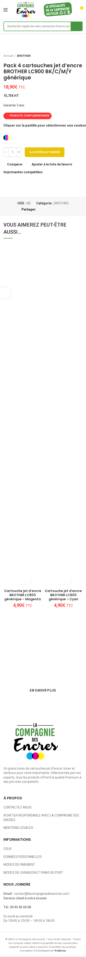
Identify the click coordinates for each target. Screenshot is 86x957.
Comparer (15, 164)
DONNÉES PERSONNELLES (22, 857)
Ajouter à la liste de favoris (52, 164)
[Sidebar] (5, 293)
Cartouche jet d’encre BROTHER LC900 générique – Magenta (22, 595)
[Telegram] (61, 209)
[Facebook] (40, 209)
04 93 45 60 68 (20, 907)
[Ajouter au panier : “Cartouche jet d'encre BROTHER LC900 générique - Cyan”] (59, 580)
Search (77, 26)
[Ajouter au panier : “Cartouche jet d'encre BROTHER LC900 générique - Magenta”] (19, 580)
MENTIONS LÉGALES (18, 828)
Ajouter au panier (44, 152)
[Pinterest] (51, 209)
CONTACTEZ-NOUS (17, 807)
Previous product (71, 56)
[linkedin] (56, 209)
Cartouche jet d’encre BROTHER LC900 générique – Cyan (63, 595)
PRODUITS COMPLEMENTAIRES (29, 115)
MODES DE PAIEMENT (19, 864)
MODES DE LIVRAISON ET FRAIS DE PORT (33, 872)
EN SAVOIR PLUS (43, 690)
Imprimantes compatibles (23, 172)
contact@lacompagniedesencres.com (41, 893)
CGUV (7, 849)
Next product (80, 56)
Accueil (8, 55)
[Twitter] (46, 209)
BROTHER (24, 55)
